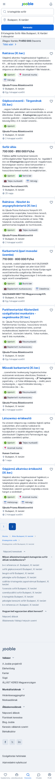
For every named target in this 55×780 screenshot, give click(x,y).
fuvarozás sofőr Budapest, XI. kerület (19, 588)
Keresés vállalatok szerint (15, 726)
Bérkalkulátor (9, 731)
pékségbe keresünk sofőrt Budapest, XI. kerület (24, 600)
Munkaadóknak (9, 700)
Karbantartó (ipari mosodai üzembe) (19, 252)
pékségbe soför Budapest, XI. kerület (19, 577)
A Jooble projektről (12, 663)
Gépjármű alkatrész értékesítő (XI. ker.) (22, 470)
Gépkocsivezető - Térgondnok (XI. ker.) (22, 102)
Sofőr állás (9, 147)
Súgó (5, 677)
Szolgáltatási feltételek (14, 756)
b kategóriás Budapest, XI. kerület (18, 596)
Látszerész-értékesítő (16, 418)
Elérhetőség (8, 668)
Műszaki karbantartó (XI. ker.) (21, 367)
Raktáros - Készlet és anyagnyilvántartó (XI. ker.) (19, 203)
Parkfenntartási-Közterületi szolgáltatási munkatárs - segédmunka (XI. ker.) (20, 313)
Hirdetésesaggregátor (13, 695)
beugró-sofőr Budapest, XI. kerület (18, 573)
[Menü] (4, 4)
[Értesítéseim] (51, 4)
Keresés (27, 27)
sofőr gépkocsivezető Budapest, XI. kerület (22, 569)
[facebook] (5, 742)
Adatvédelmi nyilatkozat (14, 762)
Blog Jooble (8, 722)
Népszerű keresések (12, 551)
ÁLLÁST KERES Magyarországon (19, 682)
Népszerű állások (10, 616)
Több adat (8, 44)
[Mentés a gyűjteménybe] (51, 54)
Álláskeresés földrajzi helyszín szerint (19, 620)
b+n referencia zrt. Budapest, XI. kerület (20, 565)
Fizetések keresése (12, 717)
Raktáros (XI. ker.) (13, 53)
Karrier (5, 673)
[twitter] (12, 742)
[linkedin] (19, 742)
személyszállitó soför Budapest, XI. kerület (22, 592)
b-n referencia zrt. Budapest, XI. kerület (20, 605)
